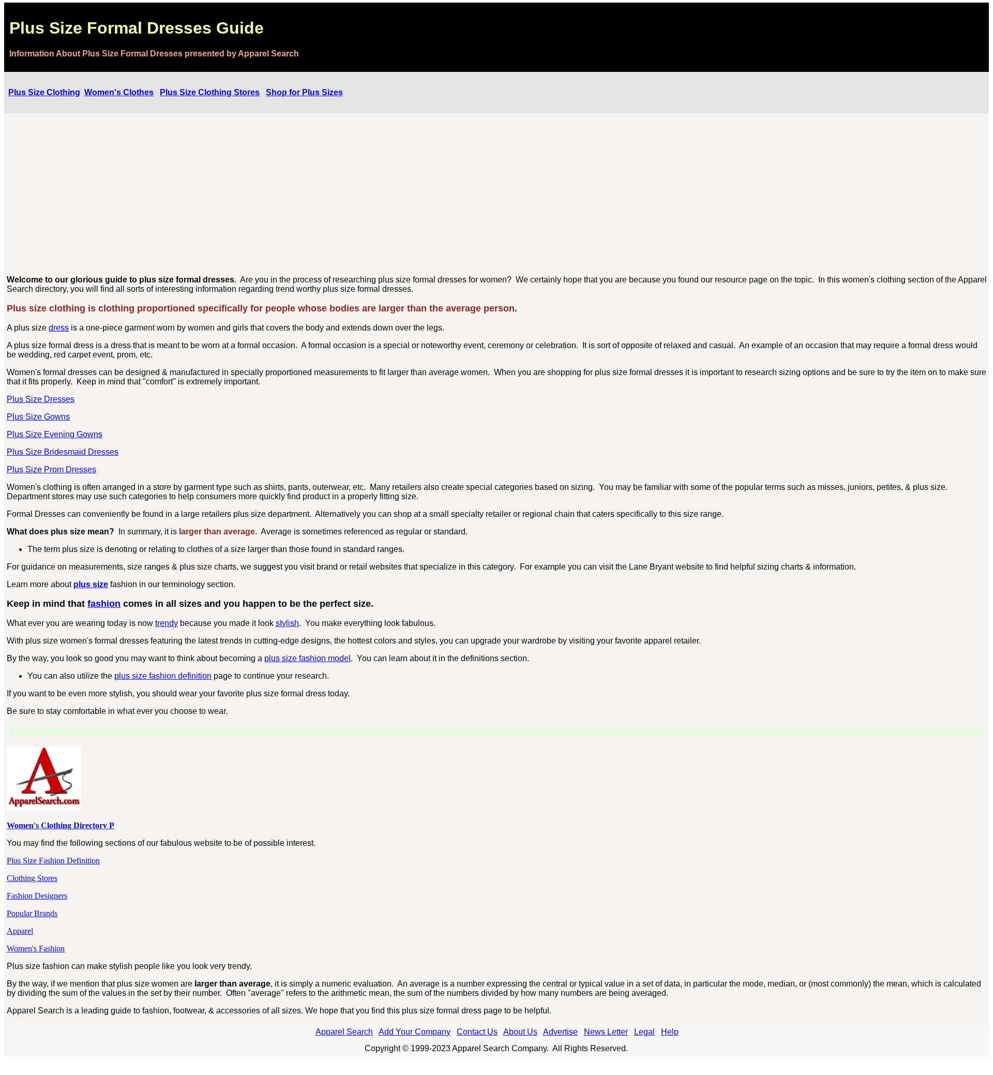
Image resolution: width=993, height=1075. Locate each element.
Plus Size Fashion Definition (53, 860)
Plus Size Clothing (44, 92)
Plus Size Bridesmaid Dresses (62, 451)
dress (59, 327)
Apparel (20, 931)
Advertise (560, 1031)
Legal (644, 1031)
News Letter (606, 1031)
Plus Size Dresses (40, 399)
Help (670, 1031)
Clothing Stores (32, 878)
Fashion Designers (37, 895)
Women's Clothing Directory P (60, 825)
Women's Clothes (119, 92)
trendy (166, 623)
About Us (520, 1031)
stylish (287, 623)
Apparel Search (344, 1031)
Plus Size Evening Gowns (54, 434)
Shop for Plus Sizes (304, 92)
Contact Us (477, 1031)
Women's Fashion (36, 948)
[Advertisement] (497, 194)
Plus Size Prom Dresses (51, 469)
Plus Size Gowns (38, 416)
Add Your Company (414, 1031)
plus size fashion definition (163, 675)
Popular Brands (32, 913)
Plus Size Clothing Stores (210, 92)
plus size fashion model (307, 658)
